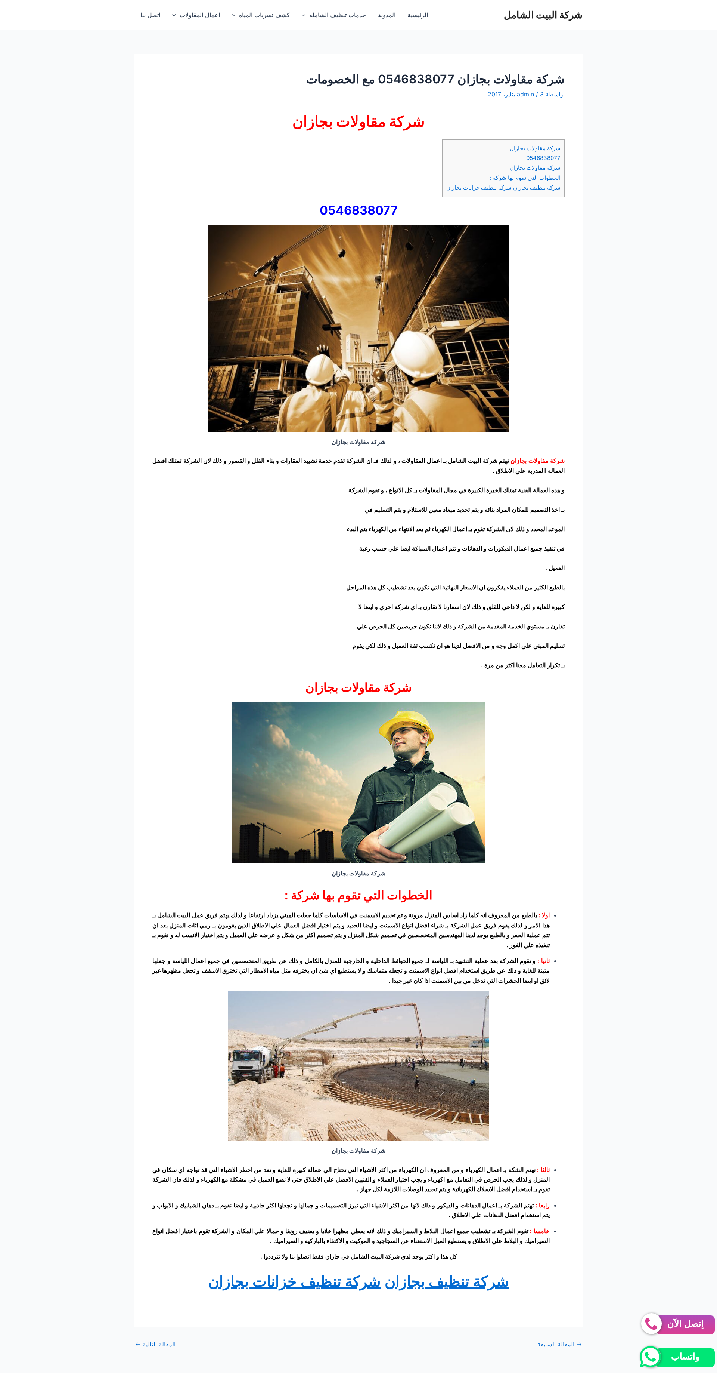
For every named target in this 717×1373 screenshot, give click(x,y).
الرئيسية (417, 15)
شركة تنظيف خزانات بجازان (294, 1281)
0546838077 (543, 157)
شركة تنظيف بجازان (447, 1281)
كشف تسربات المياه (264, 15)
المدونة (386, 15)
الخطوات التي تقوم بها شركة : (525, 177)
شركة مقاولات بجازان (535, 148)
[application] (305, 15)
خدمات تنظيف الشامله (337, 15)
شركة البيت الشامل (543, 15)
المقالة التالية (155, 1344)
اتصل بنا (150, 15)
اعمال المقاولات (200, 15)
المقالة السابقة (559, 1344)
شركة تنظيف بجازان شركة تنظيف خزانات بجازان (503, 187)
